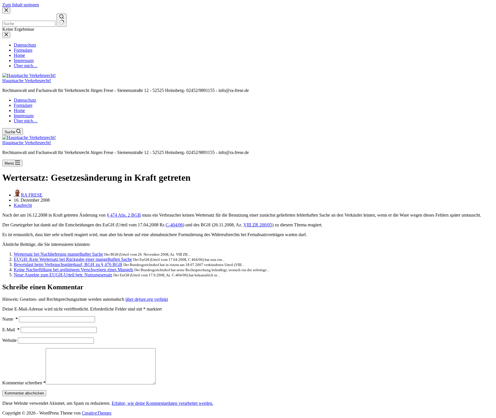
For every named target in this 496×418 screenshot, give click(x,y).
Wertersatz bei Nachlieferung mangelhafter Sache (58, 254)
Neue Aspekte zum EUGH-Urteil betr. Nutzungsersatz (63, 274)
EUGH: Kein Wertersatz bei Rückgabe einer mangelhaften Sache (73, 259)
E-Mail (11, 329)
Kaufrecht (23, 205)
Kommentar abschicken (24, 393)
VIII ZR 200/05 (257, 224)
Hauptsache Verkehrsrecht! (26, 80)
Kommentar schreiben (24, 382)
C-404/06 (174, 224)
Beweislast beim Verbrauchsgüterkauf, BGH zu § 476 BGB (68, 264)
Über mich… (26, 120)
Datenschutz (25, 100)
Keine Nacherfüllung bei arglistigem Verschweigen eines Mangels (73, 269)
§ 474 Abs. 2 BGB (124, 215)
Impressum (24, 115)
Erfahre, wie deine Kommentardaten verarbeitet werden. (162, 403)
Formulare (23, 105)
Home (19, 110)
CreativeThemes (96, 413)
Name (10, 319)
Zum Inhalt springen (20, 4)
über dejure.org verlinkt (146, 299)
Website (9, 340)
